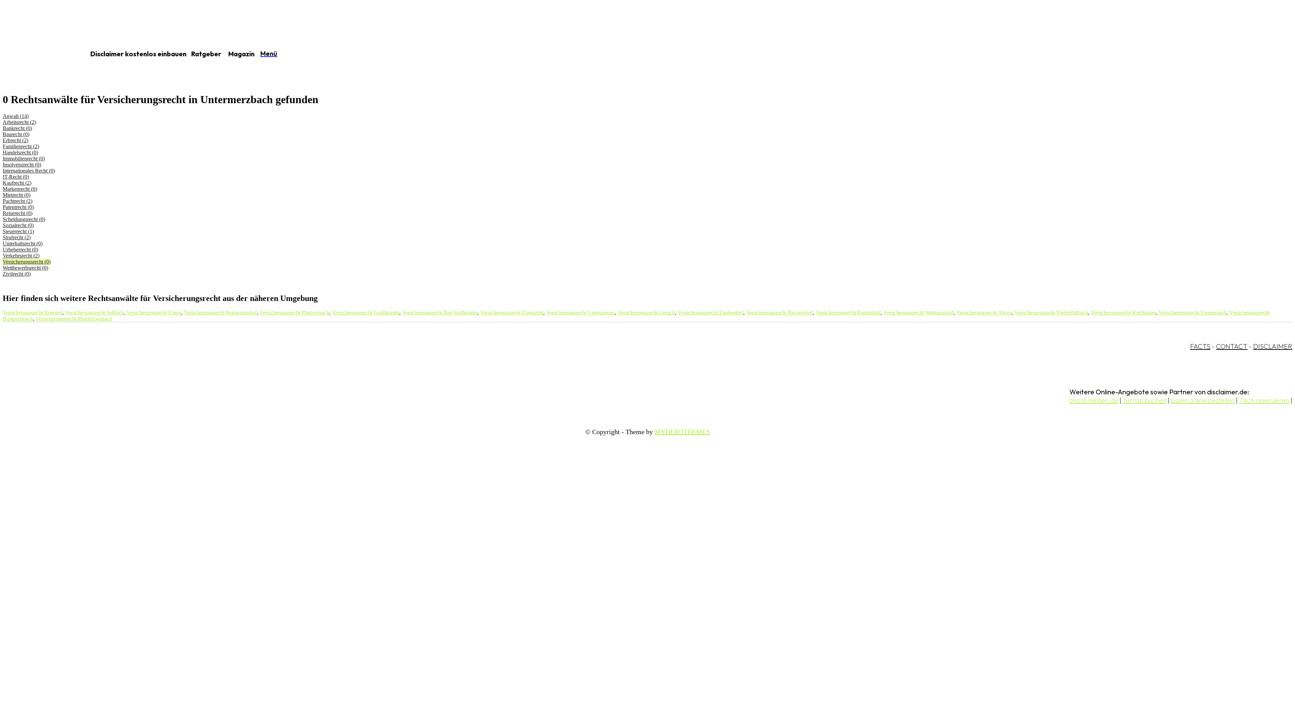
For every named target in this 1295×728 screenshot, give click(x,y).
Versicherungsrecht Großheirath (365, 312)
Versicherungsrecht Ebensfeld (511, 312)
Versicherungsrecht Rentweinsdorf (220, 312)
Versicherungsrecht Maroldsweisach (74, 319)
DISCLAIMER (1272, 346)
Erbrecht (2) (15, 140)
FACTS (1200, 346)
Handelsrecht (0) (20, 152)
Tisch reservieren (1264, 400)
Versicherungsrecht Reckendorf (779, 312)
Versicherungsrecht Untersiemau (580, 312)
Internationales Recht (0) (29, 171)
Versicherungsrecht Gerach (646, 312)
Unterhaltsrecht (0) (22, 243)
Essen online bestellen (1203, 400)
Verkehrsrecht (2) (21, 256)
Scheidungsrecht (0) (24, 219)
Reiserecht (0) (17, 213)
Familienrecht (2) (21, 146)
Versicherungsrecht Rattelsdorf (848, 312)
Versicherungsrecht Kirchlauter (1123, 312)
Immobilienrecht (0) (24, 158)
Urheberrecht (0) (20, 249)
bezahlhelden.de (1093, 400)
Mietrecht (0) (16, 195)
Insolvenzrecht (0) (22, 165)
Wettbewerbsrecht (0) (25, 268)
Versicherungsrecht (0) (27, 262)
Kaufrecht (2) (17, 183)
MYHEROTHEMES (682, 431)
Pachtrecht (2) (17, 201)
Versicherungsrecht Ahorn (984, 312)
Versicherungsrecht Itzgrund (32, 312)
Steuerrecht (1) (18, 231)
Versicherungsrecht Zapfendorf (710, 312)
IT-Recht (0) (16, 177)
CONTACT (1231, 346)
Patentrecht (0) (18, 207)
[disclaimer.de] (36, 54)
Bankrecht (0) (17, 128)
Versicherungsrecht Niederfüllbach (1051, 312)
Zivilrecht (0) (17, 274)
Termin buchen (1145, 400)
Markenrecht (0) (20, 189)
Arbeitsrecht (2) (19, 122)
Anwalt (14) (16, 116)
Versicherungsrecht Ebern (153, 312)
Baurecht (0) (16, 134)
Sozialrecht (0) (18, 225)
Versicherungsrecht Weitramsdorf (918, 312)
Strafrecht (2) (17, 237)
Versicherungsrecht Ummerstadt (1193, 312)
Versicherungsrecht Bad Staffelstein (440, 312)
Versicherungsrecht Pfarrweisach (294, 312)
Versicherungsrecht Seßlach (94, 312)
